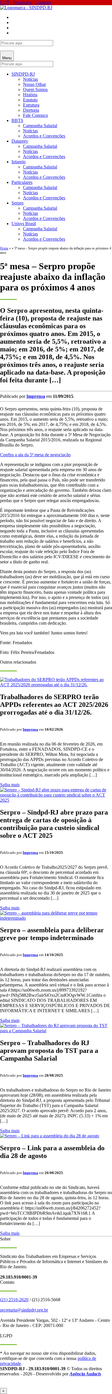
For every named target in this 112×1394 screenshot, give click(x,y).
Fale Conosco (35, 115)
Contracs (43, 2)
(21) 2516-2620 (14, 1299)
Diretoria (31, 110)
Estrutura (31, 105)
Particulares (21, 182)
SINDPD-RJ (23, 74)
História (30, 94)
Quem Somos (35, 89)
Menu (6, 58)
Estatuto (30, 99)
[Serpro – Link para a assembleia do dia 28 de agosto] (49, 1135)
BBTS (17, 120)
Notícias (30, 79)
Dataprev (19, 141)
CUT (4, 2)
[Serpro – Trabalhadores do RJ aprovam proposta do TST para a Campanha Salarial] (56, 1030)
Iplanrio (18, 161)
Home (4, 248)
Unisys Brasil (23, 223)
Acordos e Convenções (44, 135)
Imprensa (35, 396)
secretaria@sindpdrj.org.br (24, 1310)
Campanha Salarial (40, 125)
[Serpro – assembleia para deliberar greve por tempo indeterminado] (56, 918)
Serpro (17, 202)
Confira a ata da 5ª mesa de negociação (35, 454)
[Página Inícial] (26, 7)
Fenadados (22, 2)
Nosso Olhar (34, 84)
